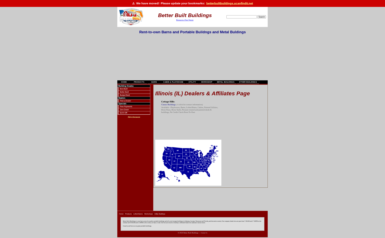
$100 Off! (123, 113)
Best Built (124, 89)
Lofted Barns (138, 214)
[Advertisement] (192, 58)
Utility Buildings (159, 214)
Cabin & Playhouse (173, 82)
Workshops (148, 214)
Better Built (124, 92)
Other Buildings (248, 82)
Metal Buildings (225, 82)
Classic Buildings (168, 104)
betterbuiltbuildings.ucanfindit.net (229, 3)
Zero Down (124, 110)
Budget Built (125, 95)
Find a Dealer (125, 101)
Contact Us (204, 233)
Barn (154, 82)
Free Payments (126, 107)
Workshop (207, 82)
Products (139, 82)
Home (124, 82)
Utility (192, 82)
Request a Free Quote (185, 20)
